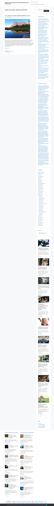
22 (22, 497)
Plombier (40, 207)
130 (40, 415)
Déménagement (41, 198)
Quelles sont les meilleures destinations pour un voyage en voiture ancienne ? (43, 128)
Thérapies (40, 326)
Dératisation (41, 199)
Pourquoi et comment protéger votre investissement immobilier (43, 405)
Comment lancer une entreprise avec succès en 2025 (28, 478)
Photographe (41, 206)
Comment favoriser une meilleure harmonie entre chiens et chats (43, 365)
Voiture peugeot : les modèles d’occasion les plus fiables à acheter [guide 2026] (43, 34)
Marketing (39, 194)
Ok (46, 504)
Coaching (40, 196)
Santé (39, 218)
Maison (39, 192)
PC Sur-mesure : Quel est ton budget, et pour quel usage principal (42, 63)
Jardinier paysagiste (42, 203)
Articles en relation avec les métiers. (12, 432)
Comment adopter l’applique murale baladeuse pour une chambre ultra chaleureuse (42, 31)
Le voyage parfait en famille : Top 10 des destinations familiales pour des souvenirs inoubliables (43, 96)
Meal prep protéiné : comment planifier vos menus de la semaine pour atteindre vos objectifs (43, 38)
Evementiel (40, 202)
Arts (20, 501)
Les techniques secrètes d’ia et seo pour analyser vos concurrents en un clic (43, 41)
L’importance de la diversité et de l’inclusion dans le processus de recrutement (29, 457)
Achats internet (40, 172)
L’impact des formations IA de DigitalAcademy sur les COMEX (29, 489)
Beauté (39, 177)
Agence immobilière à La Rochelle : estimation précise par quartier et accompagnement (43, 57)
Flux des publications (41, 424)
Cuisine (39, 181)
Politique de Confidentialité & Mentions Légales (37, 4)
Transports (40, 213)
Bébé (39, 179)
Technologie (40, 222)
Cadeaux (39, 180)
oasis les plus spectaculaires (9, 51)
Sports (39, 221)
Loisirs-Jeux (40, 191)
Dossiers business (41, 183)
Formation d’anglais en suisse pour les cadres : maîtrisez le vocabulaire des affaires (43, 45)
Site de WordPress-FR (41, 427)
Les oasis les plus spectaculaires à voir (17, 15)
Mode (39, 215)
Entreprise (26, 434)
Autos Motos (40, 176)
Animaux (39, 173)
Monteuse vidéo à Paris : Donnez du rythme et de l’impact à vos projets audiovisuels (43, 71)
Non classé (40, 217)
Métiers (39, 195)
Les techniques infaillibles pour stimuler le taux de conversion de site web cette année (43, 24)
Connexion (39, 423)
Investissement (40, 188)
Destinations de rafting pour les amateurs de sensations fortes (43, 121)
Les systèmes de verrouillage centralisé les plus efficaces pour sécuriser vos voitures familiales (43, 307)
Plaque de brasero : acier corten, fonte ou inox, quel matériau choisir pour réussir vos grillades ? (43, 74)
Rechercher (40, 9)
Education (39, 184)
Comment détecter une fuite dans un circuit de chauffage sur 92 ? (43, 287)
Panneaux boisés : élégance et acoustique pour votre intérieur (43, 385)
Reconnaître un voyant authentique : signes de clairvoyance (12, 436)
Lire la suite (7, 48)
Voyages (7, 50)
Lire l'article (40, 256)
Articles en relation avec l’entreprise (27, 432)
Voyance (40, 214)
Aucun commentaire (46, 289)
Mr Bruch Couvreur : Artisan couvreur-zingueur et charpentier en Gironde (28, 436)
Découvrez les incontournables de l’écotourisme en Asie (43, 143)
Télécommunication (42, 211)
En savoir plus (7, 443)
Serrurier (40, 210)
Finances (39, 187)
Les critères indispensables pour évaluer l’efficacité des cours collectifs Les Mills (43, 28)
